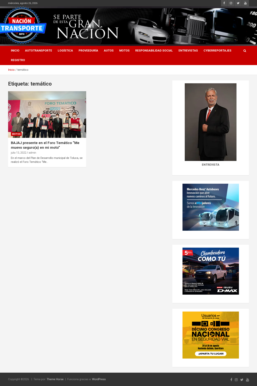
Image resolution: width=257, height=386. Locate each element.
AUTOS (109, 50)
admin (32, 152)
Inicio (15, 50)
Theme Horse (55, 379)
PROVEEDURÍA (88, 50)
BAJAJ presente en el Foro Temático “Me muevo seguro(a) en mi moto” (45, 145)
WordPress (99, 379)
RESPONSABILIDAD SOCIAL (154, 50)
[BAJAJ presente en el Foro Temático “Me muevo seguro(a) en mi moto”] (47, 114)
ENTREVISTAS (188, 50)
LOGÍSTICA (65, 50)
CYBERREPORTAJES (217, 50)
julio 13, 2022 (18, 152)
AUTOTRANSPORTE (38, 50)
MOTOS (124, 50)
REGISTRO (18, 60)
